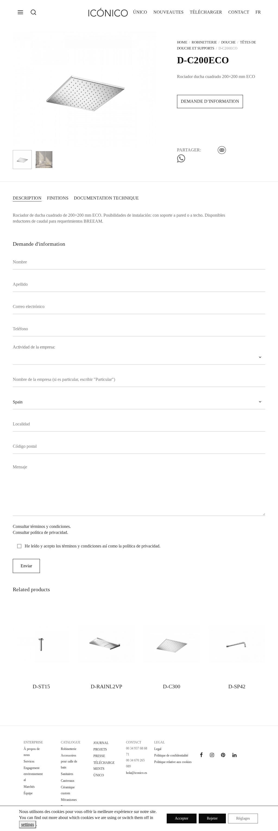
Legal (157, 749)
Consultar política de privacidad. (40, 532)
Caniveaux (67, 781)
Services (29, 761)
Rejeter (212, 818)
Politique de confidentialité (171, 755)
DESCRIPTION (27, 198)
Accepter (181, 818)
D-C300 (171, 686)
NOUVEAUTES (168, 12)
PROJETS (100, 749)
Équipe (28, 793)
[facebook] (201, 755)
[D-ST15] (41, 643)
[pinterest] (223, 755)
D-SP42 (236, 686)
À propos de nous (32, 752)
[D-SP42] (236, 643)
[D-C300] (171, 643)
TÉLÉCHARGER (206, 12)
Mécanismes (69, 800)
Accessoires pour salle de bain (69, 761)
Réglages (243, 818)
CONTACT (238, 12)
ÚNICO (140, 12)
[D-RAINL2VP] (106, 643)
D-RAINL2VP (106, 686)
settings (27, 824)
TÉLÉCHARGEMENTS (104, 766)
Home (182, 42)
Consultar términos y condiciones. (42, 526)
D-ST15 (41, 686)
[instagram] (212, 755)
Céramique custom (68, 790)
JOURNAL (101, 743)
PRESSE (99, 756)
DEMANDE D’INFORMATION (210, 101)
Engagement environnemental (33, 774)
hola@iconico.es (136, 773)
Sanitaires (67, 774)
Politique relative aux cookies (173, 762)
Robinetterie (204, 42)
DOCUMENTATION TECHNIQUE (106, 198)
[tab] (27, 197)
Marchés (29, 787)
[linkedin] (234, 755)
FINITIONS (57, 198)
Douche (228, 42)
